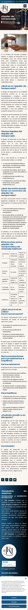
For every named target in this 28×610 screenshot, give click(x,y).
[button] (25, 578)
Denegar (14, 602)
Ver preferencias (14, 606)
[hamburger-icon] (24, 5)
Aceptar (14, 597)
